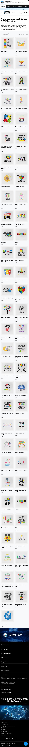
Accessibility (3, 735)
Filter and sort (5, 34)
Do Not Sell (3, 729)
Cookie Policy (4, 727)
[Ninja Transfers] (7, 12)
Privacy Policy (4, 722)
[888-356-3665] (24, 13)
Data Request (4, 731)
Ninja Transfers (12, 743)
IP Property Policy (5, 724)
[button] (20, 13)
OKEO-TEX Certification (6, 733)
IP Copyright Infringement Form (8, 726)
